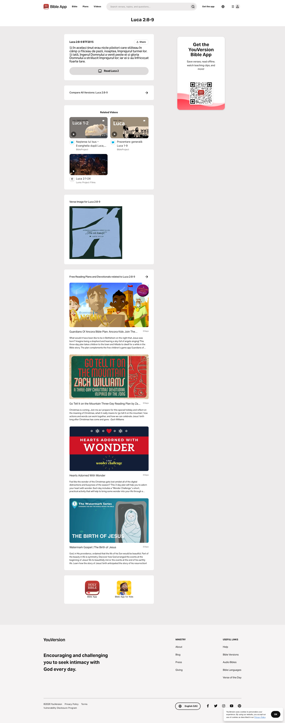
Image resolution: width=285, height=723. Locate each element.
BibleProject (82, 149)
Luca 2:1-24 (86, 178)
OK (275, 714)
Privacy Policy (72, 704)
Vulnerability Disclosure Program (60, 708)
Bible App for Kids (124, 596)
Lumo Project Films (85, 182)
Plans (85, 6)
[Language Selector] (223, 6)
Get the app (208, 6)
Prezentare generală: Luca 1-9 (130, 143)
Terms (84, 704)
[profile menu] (235, 6)
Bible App (92, 596)
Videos (97, 6)
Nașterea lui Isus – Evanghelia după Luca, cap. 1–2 (90, 144)
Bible (74, 6)
